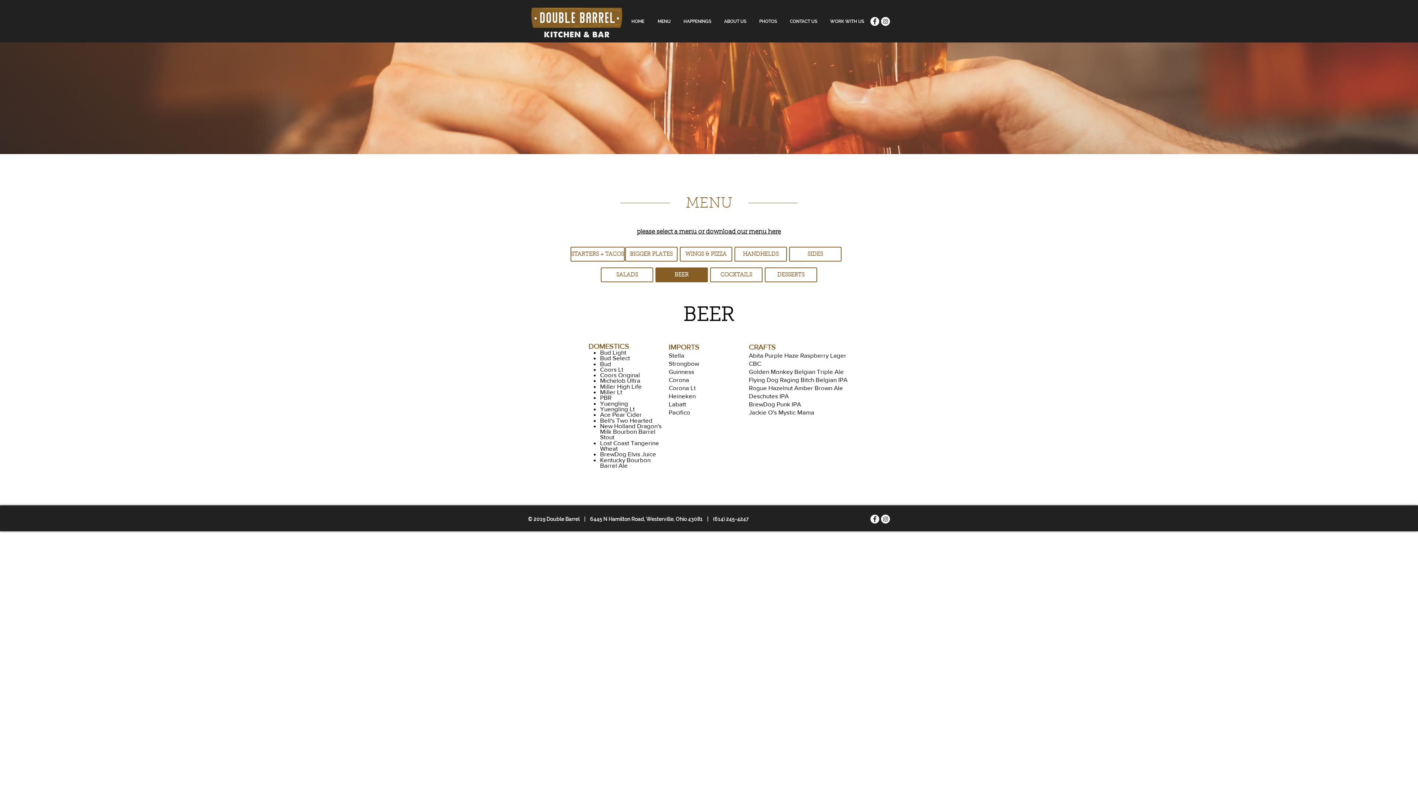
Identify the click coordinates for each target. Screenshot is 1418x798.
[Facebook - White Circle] (874, 21)
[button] (681, 274)
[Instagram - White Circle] (885, 21)
